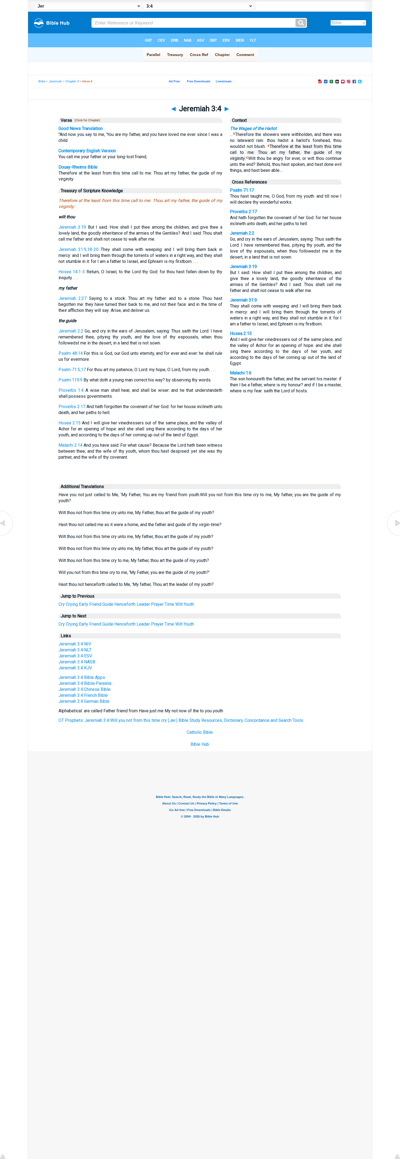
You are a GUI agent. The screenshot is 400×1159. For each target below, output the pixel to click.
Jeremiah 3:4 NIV (75, 644)
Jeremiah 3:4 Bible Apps (82, 677)
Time (169, 604)
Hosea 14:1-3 (72, 271)
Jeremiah (55, 81)
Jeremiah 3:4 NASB (77, 661)
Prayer (157, 604)
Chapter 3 (72, 81)
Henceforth (125, 604)
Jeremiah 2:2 (71, 331)
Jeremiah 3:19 (72, 227)
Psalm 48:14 (71, 353)
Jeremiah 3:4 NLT (75, 649)
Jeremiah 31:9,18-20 (79, 249)
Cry (62, 604)
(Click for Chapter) (86, 120)
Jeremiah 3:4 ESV (75, 655)
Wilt (179, 604)
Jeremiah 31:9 (243, 300)
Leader (143, 604)
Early (83, 604)
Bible (41, 81)
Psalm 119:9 (70, 380)
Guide (107, 604)
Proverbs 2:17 (72, 406)
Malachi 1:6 (240, 372)
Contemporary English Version (87, 150)
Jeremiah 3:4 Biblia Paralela (85, 683)
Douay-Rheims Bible (78, 167)
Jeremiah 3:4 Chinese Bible (84, 689)
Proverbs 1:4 (71, 390)
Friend (95, 604)
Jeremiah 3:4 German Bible (84, 701)
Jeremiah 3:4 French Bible (83, 695)
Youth (189, 604)
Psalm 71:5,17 (72, 369)
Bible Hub (199, 744)
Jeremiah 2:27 (73, 298)
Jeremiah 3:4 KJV (75, 667)
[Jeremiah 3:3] (7, 535)
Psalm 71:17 (242, 190)
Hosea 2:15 (70, 422)
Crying (72, 604)
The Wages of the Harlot (253, 128)
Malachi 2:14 (70, 445)
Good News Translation (81, 128)
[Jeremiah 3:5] (393, 535)
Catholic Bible (200, 732)
